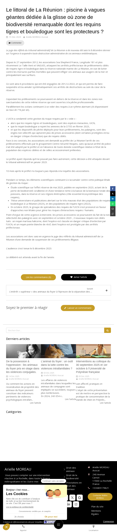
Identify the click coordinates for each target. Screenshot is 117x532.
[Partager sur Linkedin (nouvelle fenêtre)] (112, 198)
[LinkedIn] (69, 504)
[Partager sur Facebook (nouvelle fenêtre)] (112, 188)
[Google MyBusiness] (80, 498)
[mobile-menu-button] (58, 524)
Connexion (108, 521)
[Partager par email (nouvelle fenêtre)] (112, 208)
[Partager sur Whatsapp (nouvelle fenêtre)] (112, 203)
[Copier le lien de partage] (112, 213)
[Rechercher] (107, 330)
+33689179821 (100, 487)
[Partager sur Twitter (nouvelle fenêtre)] (112, 193)
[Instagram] (76, 504)
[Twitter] (72, 498)
